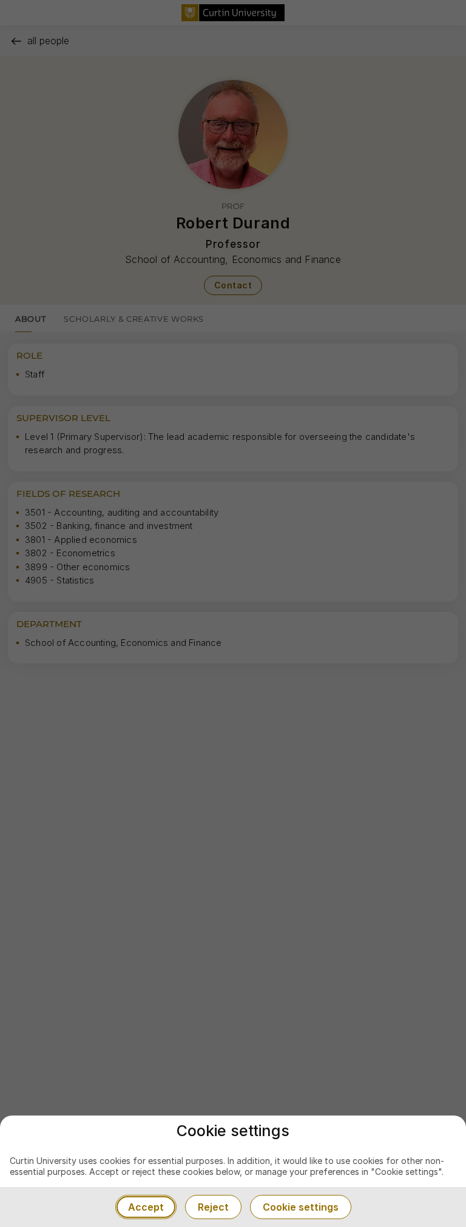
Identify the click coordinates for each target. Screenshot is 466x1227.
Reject (213, 1207)
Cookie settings (301, 1207)
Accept (146, 1207)
